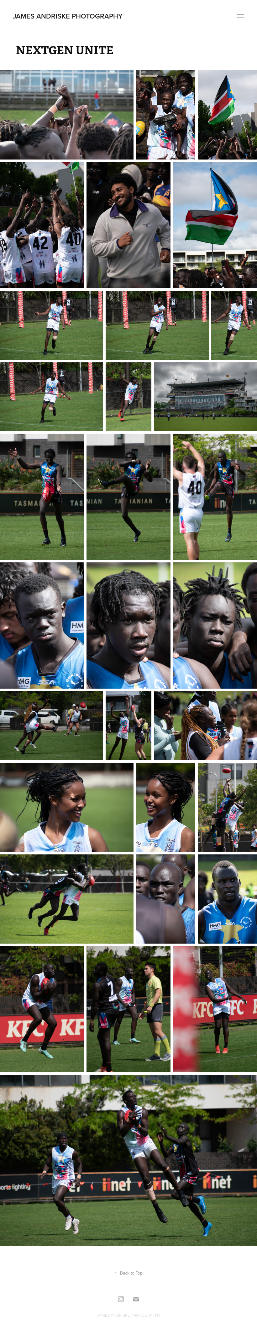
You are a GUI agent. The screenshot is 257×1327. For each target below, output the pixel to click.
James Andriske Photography (68, 16)
